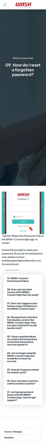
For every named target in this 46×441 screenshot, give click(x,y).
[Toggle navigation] (3, 4)
